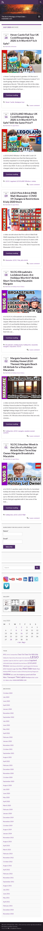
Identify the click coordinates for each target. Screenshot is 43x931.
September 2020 (8, 781)
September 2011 (8, 882)
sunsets (6, 433)
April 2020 (6, 801)
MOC (10, 671)
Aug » (24, 642)
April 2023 (6, 705)
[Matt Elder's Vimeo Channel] (6, 586)
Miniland (5, 671)
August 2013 (7, 841)
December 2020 (8, 769)
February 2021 (8, 765)
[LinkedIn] (25, 579)
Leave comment (34, 105)
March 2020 (7, 805)
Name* (5, 531)
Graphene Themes (16, 928)
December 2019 (8, 817)
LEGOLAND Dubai (7, 663)
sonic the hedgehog (19, 674)
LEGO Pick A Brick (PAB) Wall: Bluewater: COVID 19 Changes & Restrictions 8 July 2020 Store (21, 197)
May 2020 (6, 797)
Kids (28, 658)
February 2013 (8, 853)
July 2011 (6, 890)
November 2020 (8, 773)
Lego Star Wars (17, 669)
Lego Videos (15, 125)
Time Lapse (20, 677)
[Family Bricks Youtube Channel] (12, 579)
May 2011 (6, 898)
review (33, 181)
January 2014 (7, 833)
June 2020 (6, 793)
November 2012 (8, 857)
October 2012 (7, 861)
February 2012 (8, 874)
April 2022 (6, 733)
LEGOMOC (19, 666)
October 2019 (7, 825)
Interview (24, 657)
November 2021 (8, 745)
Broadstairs (9, 345)
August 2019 (7, 829)
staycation (12, 346)
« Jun (19, 642)
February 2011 (8, 906)
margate (6, 346)
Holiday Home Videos (18, 286)
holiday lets (27, 345)
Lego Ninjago (26, 666)
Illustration (19, 657)
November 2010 (8, 914)
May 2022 (6, 729)
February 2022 (8, 737)
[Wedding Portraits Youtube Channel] (19, 579)
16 (21, 633)
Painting (30, 671)
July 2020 (6, 789)
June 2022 (6, 725)
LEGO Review (34, 666)
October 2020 (7, 777)
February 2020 (8, 809)
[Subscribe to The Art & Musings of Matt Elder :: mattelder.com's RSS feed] (3, 1)
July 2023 (6, 697)
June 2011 (6, 894)
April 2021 (6, 761)
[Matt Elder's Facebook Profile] (30, 579)
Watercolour (9, 680)
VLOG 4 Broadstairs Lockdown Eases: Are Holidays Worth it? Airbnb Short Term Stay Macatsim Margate (21, 277)
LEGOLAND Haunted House (20, 663)
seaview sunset (29, 431)
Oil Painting (24, 671)
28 (11, 639)
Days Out (21, 654)
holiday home (18, 345)
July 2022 (6, 721)
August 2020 (7, 785)
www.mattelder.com (19, 680)
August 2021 (7, 757)
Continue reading (12, 95)
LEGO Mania (13, 666)
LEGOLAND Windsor (24, 181)
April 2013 (6, 845)
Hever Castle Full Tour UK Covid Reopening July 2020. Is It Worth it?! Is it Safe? (21, 39)
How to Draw (12, 657)
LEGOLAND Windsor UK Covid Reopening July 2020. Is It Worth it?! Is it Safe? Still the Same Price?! (20, 118)
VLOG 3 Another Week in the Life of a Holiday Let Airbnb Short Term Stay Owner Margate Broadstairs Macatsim (20, 450)
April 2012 (6, 870)
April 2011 (6, 902)
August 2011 (7, 886)
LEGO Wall (21, 515)
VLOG (19, 346)
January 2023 (7, 709)
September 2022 (8, 717)
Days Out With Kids (31, 654)
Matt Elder (8, 46)
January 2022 (7, 741)
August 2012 (7, 865)
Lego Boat (5, 660)
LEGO (7, 181)
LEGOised (26, 660)
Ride (12, 674)
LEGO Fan (16, 660)
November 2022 (8, 713)
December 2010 (8, 910)
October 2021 (7, 749)
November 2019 (8, 821)
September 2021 (8, 753)
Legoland (13, 181)
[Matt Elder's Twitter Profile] (36, 579)
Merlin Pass (36, 669)
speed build (29, 674)
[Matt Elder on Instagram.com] (5, 579)
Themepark (11, 677)
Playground (35, 671)
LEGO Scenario (7, 669)
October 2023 (7, 693)
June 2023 (6, 701)
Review (14, 46)
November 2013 (8, 837)
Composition (13, 654)
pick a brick (24, 260)
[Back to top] (38, 926)
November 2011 (8, 878)
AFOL (5, 654)
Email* (5, 539)
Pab (18, 260)
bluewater (9, 260)
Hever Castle (10, 102)
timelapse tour (20, 102)
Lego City (10, 660)
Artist (8, 654)
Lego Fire (21, 660)
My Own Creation (16, 671)
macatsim (35, 345)
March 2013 (7, 849)
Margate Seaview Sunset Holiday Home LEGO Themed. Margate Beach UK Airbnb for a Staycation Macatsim (20, 364)
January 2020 (7, 813)
